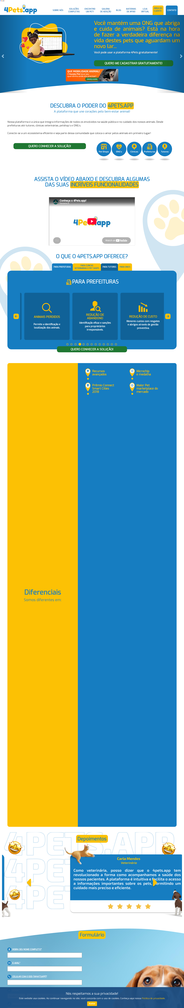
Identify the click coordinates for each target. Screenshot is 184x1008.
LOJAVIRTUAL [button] (145, 10)
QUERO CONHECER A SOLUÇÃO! (49, 146)
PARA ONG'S (125, 267)
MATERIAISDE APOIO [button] (131, 10)
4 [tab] (80, 344)
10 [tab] (104, 344)
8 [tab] (96, 344)
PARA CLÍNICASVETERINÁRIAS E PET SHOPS (86, 267)
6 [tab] (88, 344)
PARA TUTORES (109, 267)
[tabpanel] (44, 316)
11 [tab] (108, 344)
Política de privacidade (153, 998)
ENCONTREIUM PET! (90, 10)
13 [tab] (116, 344)
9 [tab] (100, 344)
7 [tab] (92, 344)
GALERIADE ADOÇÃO (105, 10)
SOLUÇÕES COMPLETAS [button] (74, 10)
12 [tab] (112, 344)
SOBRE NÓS (58, 10)
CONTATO (171, 10)
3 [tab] (75, 344)
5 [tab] (84, 344)
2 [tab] (71, 344)
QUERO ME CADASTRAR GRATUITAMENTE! (133, 63)
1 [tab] (67, 344)
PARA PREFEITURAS (62, 267)
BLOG (118, 10)
